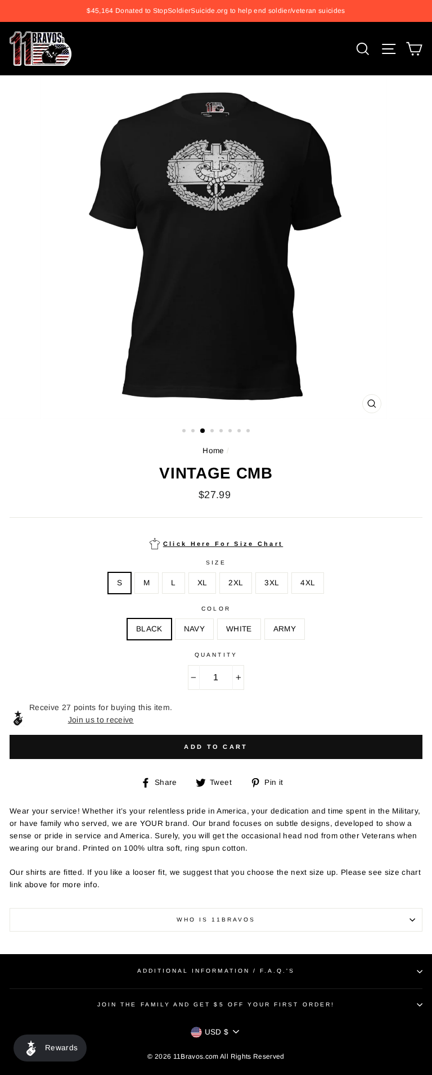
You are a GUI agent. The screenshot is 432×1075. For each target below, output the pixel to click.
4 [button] (213, 432)
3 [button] (203, 431)
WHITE (239, 629)
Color (215, 609)
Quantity (216, 655)
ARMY (284, 629)
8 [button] (249, 432)
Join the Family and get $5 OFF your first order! (216, 1004)
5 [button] (222, 432)
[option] (216, 11)
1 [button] (185, 432)
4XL (307, 583)
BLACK (149, 629)
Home (213, 450)
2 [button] (194, 432)
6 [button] (231, 432)
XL (202, 583)
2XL (235, 583)
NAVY (194, 629)
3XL (271, 583)
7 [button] (240, 432)
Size (216, 562)
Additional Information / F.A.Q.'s (216, 971)
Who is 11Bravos (216, 919)
